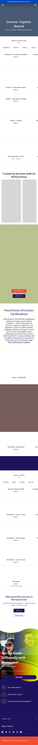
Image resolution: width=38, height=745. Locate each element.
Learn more (19, 296)
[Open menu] (4, 5)
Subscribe (19, 677)
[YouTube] (21, 732)
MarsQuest (6, 740)
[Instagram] (17, 732)
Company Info (6, 719)
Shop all (19, 610)
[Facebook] (2, 732)
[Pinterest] (13, 732)
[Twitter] (6, 732)
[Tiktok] (10, 732)
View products (19, 290)
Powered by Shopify (21, 740)
